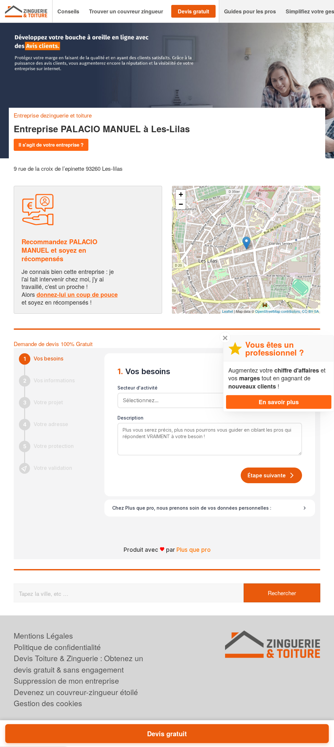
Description (130, 418)
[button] (68, 11)
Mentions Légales (43, 635)
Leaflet (227, 311)
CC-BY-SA (310, 311)
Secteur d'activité (137, 387)
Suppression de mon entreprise (66, 680)
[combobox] (207, 400)
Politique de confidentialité (57, 647)
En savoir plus (279, 402)
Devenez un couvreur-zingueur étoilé (76, 692)
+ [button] (181, 194)
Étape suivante (267, 475)
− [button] (181, 204)
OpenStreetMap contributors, (278, 311)
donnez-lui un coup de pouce (77, 294)
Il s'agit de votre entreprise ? (51, 144)
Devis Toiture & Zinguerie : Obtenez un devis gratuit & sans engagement (78, 664)
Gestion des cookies (48, 703)
